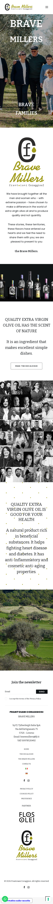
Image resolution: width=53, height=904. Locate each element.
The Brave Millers (26, 759)
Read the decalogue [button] (26, 366)
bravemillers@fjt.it (29, 736)
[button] (46, 7)
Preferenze (26, 799)
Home (26, 749)
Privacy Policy (35, 699)
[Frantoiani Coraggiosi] (18, 7)
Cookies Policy (26, 794)
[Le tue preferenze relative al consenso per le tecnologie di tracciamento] (48, 899)
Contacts (26, 764)
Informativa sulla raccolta (16, 900)
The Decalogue (26, 754)
